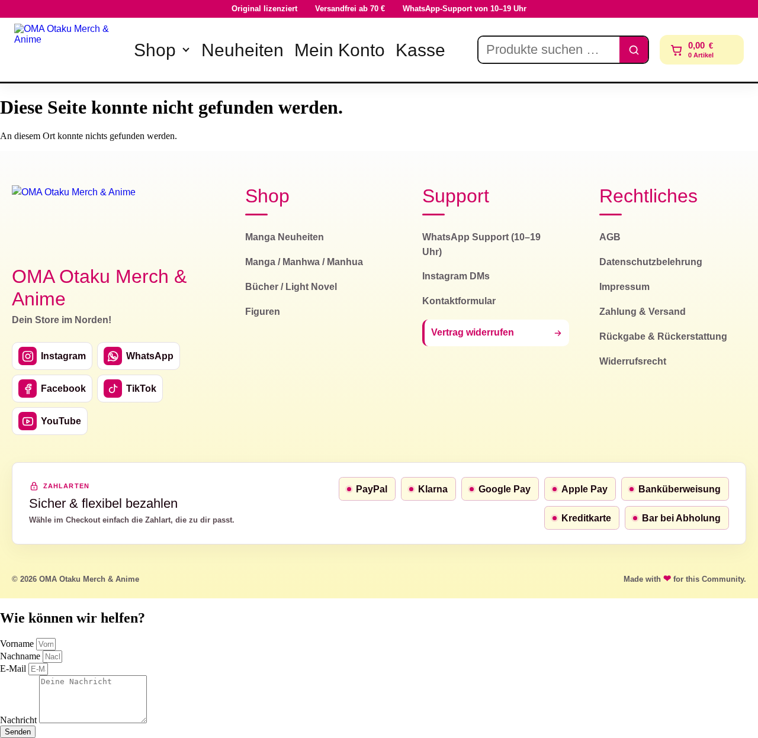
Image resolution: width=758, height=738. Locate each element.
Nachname (21, 656)
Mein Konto (339, 50)
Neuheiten (242, 50)
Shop (155, 50)
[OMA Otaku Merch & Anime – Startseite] (74, 218)
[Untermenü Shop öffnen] (186, 49)
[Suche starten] (633, 50)
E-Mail (14, 668)
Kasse (420, 50)
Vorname (18, 644)
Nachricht (19, 720)
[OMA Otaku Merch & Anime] (66, 50)
